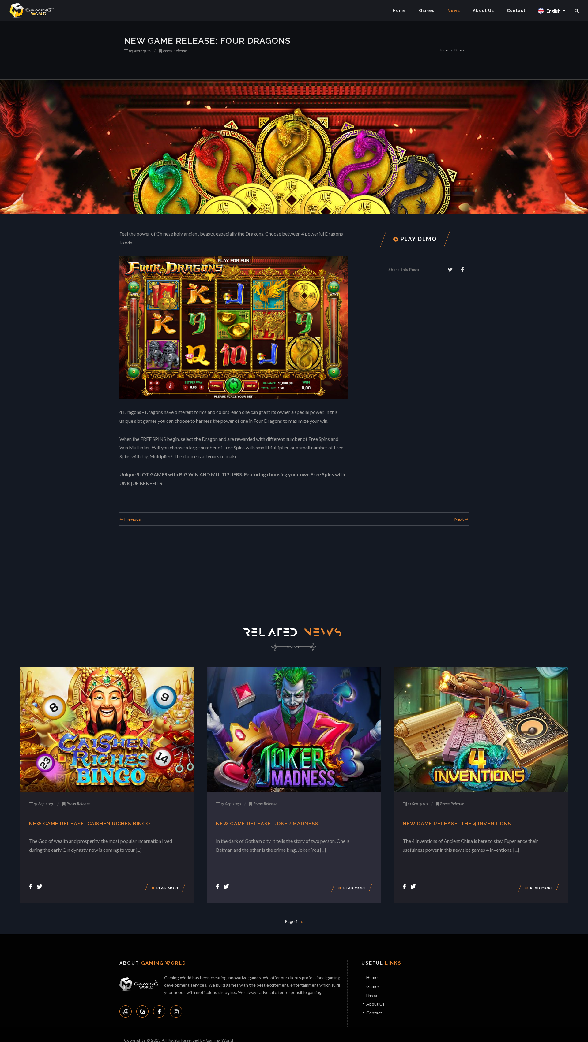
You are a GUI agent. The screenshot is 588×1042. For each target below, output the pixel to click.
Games (427, 10)
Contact (516, 10)
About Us (483, 10)
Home (399, 10)
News (453, 10)
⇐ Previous (130, 519)
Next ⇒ (461, 519)
